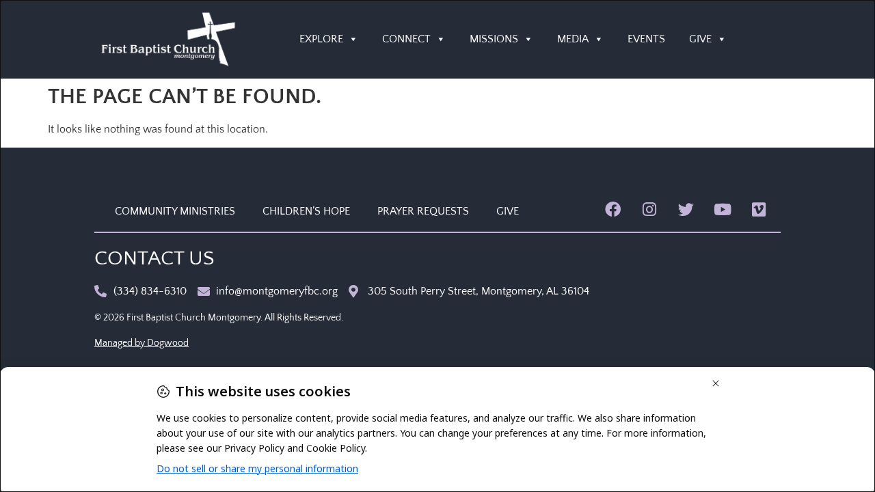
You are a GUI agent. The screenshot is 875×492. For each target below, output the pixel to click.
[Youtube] (722, 209)
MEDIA (573, 39)
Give (507, 211)
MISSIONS (494, 39)
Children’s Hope (306, 211)
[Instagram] (649, 209)
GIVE (700, 39)
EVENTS (646, 39)
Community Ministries (175, 211)
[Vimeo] (759, 209)
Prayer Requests (423, 211)
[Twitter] (686, 209)
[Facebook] (613, 209)
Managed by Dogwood (141, 343)
